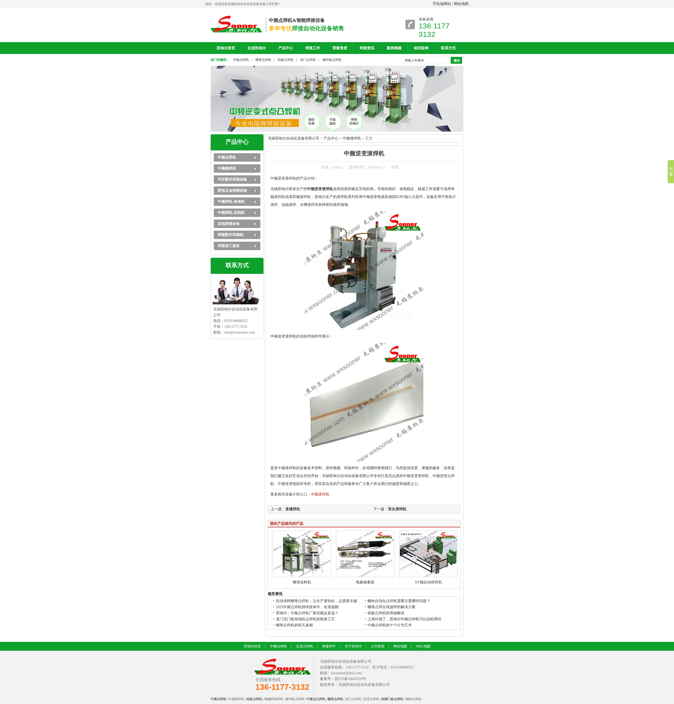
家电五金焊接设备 (232, 190)
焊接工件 (312, 48)
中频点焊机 (241, 60)
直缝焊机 (292, 509)
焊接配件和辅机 (231, 235)
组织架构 (421, 48)
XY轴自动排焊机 (428, 582)
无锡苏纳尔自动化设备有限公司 (293, 138)
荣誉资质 (340, 48)
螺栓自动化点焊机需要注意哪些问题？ (399, 601)
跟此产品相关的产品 (286, 523)
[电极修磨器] (365, 576)
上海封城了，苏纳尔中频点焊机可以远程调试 (404, 619)
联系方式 (448, 48)
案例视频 (394, 48)
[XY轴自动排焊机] (428, 576)
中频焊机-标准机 (231, 202)
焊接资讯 (367, 48)
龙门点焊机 (308, 60)
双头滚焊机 (397, 509)
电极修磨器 (365, 582)
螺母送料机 (302, 582)
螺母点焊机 (263, 60)
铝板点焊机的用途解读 (386, 613)
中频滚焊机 (320, 494)
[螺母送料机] (302, 576)
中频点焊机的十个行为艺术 (390, 625)
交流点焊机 (304, 646)
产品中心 (285, 48)
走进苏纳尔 (256, 48)
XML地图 (423, 646)
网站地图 (461, 4)
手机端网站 (442, 4)
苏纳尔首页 (226, 48)
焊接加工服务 (229, 246)
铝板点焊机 (286, 60)
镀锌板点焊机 (332, 60)
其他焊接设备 (229, 224)
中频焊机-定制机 (231, 213)
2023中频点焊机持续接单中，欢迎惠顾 (307, 607)
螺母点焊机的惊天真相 (294, 625)
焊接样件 (329, 646)
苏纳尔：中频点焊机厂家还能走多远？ (307, 613)
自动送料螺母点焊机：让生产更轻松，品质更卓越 (316, 601)
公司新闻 (377, 646)
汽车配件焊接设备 (232, 179)
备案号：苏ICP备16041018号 (343, 679)
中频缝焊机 (227, 168)
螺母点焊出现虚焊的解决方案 (391, 607)
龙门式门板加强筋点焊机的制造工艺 (305, 619)
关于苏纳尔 (353, 646)
